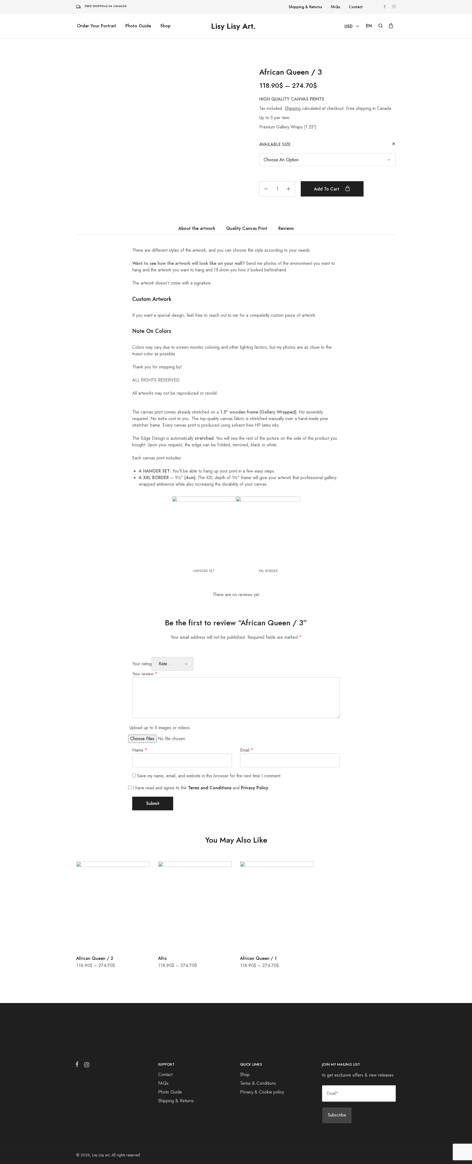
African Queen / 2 (94, 958)
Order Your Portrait (96, 26)
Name (139, 750)
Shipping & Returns (305, 7)
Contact (355, 7)
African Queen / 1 (258, 958)
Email (246, 750)
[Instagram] (85, 1066)
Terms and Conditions (209, 788)
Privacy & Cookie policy (262, 1092)
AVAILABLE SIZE (275, 144)
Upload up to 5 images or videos (159, 728)
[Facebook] (78, 1065)
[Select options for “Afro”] (195, 941)
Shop (165, 26)
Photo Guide (138, 26)
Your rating (142, 664)
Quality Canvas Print (246, 228)
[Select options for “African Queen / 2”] (113, 941)
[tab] (197, 228)
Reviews (286, 228)
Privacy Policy (254, 788)
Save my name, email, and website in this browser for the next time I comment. (209, 776)
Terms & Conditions (258, 1083)
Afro (162, 958)
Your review (144, 674)
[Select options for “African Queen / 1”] (277, 941)
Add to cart (327, 189)
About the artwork (196, 228)
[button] (369, 26)
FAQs (335, 7)
